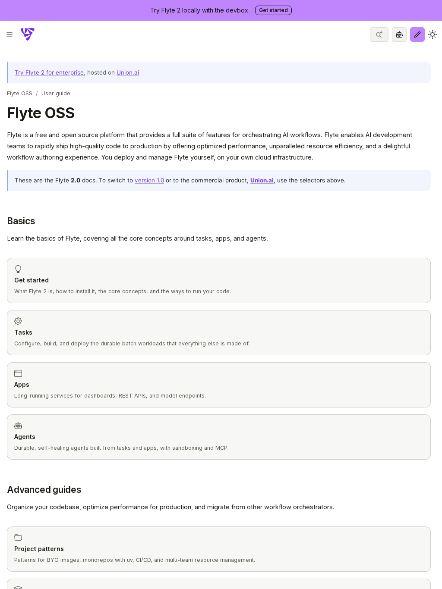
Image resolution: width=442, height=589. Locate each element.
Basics (21, 221)
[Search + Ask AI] (379, 34)
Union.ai (128, 72)
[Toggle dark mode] (432, 34)
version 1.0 (149, 180)
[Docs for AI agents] (399, 34)
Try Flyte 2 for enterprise (49, 72)
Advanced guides (44, 489)
